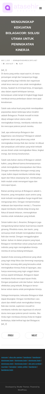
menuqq (4, 357)
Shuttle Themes (23, 387)
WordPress (22, 390)
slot (21, 64)
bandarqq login (7, 370)
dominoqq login (7, 360)
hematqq (12, 367)
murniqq (4, 367)
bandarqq (27, 357)
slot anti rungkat (34, 364)
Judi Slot (9, 64)
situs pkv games (15, 357)
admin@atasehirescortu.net (25, 60)
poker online (23, 367)
